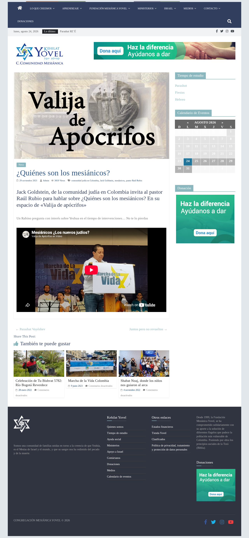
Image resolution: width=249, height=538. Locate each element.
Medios (188, 8)
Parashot (181, 86)
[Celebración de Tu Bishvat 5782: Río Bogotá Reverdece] (39, 353)
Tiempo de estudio (117, 433)
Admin (46, 180)
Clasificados (158, 439)
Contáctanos (113, 458)
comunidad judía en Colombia (85, 180)
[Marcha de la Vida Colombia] (91, 353)
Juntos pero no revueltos (148, 329)
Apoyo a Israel (115, 451)
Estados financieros (162, 426)
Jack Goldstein (106, 180)
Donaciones (25, 21)
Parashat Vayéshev (30, 329)
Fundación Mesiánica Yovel (108, 8)
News (21, 164)
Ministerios (145, 8)
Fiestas (180, 92)
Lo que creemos (41, 8)
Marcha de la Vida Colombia (88, 381)
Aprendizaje (70, 8)
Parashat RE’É (68, 31)
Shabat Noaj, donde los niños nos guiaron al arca (141, 383)
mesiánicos (119, 180)
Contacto (210, 8)
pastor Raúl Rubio (134, 180)
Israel (168, 8)
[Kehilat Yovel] (20, 8)
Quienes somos (115, 426)
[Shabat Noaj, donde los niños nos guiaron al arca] (144, 353)
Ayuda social (114, 439)
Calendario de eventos (119, 476)
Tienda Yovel (159, 433)
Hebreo (180, 99)
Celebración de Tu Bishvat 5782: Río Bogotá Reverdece (39, 383)
